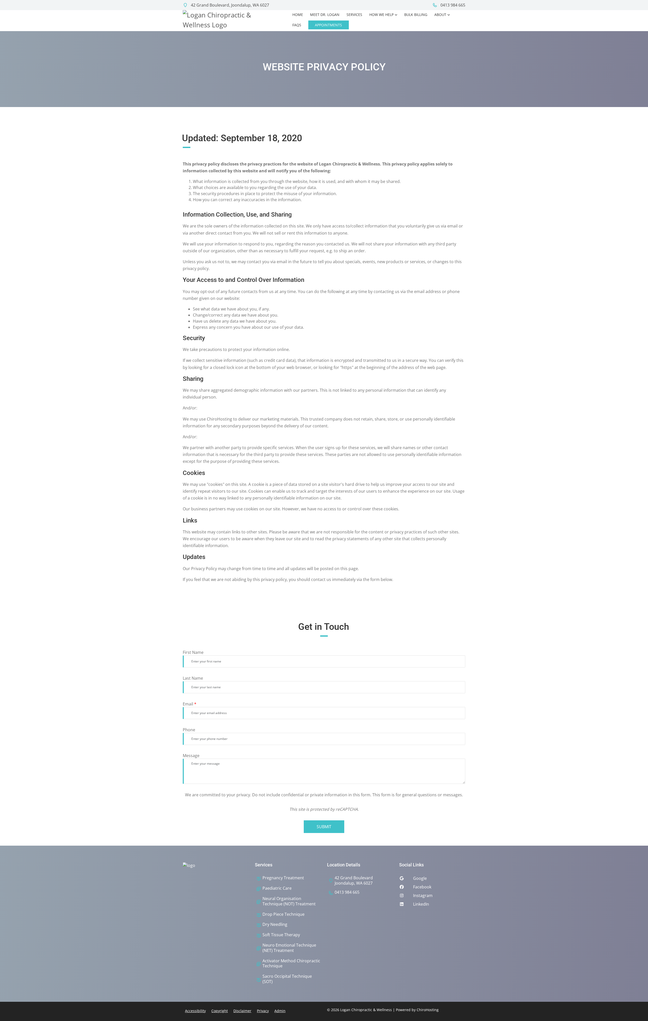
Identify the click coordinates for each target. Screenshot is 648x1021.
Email (189, 704)
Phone (189, 730)
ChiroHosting (428, 1009)
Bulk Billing (415, 14)
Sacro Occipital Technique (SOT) (287, 979)
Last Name (193, 678)
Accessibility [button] (195, 1010)
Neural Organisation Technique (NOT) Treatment (289, 901)
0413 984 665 (452, 5)
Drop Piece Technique (283, 914)
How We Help (381, 14)
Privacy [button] (263, 1010)
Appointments (328, 25)
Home (297, 14)
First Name (193, 652)
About (440, 14)
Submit (324, 826)
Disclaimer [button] (242, 1010)
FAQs (296, 25)
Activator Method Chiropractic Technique (291, 963)
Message (191, 755)
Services (354, 14)
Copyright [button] (219, 1010)
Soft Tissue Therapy (281, 934)
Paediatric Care (277, 888)
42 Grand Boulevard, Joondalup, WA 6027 (229, 5)
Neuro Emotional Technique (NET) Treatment (289, 948)
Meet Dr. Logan (324, 14)
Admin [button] (280, 1010)
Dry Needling (274, 924)
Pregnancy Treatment (283, 878)
